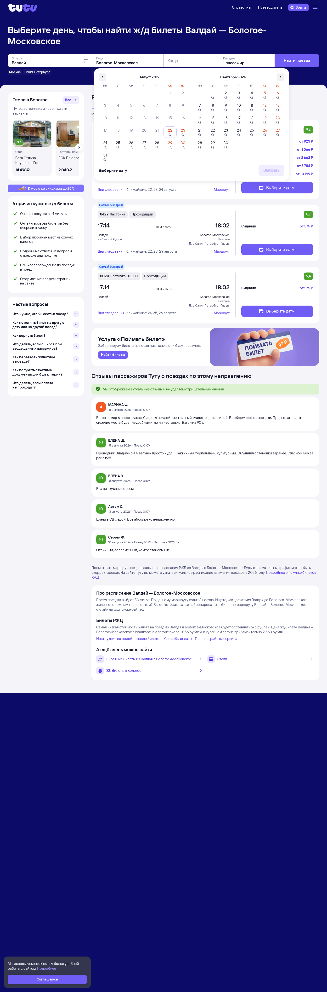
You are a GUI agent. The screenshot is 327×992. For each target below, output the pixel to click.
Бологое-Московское (215, 235)
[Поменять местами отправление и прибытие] (85, 60)
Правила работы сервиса (216, 638)
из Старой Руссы (110, 239)
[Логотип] (23, 7)
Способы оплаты (178, 638)
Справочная (242, 7)
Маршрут (222, 189)
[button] (70, 100)
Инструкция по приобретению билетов (128, 638)
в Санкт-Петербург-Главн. (211, 243)
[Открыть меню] (316, 7)
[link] (113, 355)
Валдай (103, 235)
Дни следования (111, 189)
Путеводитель (270, 7)
